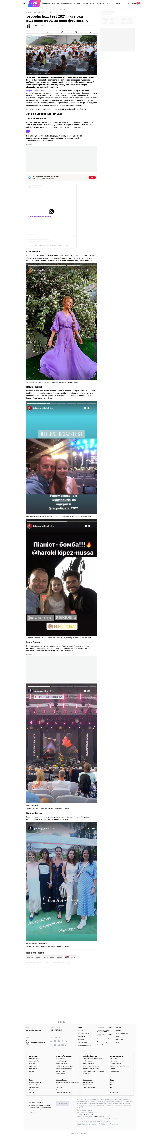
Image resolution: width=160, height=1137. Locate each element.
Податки (112, 1068)
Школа (58, 1085)
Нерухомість (87, 1080)
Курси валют (113, 1061)
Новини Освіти (61, 1080)
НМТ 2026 (59, 1087)
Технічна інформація (103, 1045)
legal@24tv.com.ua (99, 1116)
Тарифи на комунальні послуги (119, 1066)
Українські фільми (34, 1085)
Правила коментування (103, 1042)
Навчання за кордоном (63, 1092)
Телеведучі (81, 1039)
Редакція (80, 1030)
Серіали (31, 1092)
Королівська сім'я (88, 3)
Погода (31, 1071)
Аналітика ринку (88, 1082)
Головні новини (34, 1058)
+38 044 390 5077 (56, 1030)
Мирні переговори (61, 1063)
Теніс (111, 1087)
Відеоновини (33, 1066)
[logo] (34, 3)
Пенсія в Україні (115, 1071)
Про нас (80, 1027)
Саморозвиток (60, 1090)
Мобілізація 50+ (87, 1061)
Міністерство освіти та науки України (67, 1082)
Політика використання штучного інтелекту (103, 1031)
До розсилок (63, 1103)
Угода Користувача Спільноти (105, 1039)
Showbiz (28, 9)
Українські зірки (48, 3)
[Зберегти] (90, 31)
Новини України (34, 1061)
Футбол (112, 1085)
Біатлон (112, 1090)
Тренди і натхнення (89, 1087)
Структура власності (122, 1033)
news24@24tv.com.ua (33, 1030)
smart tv (103, 1124)
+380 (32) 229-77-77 (88, 1114)
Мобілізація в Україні (90, 1056)
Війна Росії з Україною (64, 1056)
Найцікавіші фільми (35, 1082)
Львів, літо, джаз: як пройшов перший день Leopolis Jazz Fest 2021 (59, 109)
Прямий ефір (33, 1063)
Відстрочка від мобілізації (91, 1068)
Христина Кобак (37, 26)
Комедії (31, 1090)
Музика (77, 3)
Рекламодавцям (82, 1042)
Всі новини (33, 1056)
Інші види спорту (115, 1092)
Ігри (117, 1042)
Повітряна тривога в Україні (64, 1066)
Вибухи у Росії (60, 1071)
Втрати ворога (60, 1073)
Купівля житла (87, 1085)
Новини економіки (116, 1056)
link (51, 1041)
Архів (117, 1036)
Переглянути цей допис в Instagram (39, 216)
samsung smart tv (114, 1124)
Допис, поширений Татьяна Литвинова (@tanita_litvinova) (51, 245)
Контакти (118, 1027)
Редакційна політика (84, 1033)
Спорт (112, 1080)
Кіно (30, 1080)
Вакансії (118, 1030)
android (82, 1124)
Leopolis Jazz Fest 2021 (35, 91)
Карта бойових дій (61, 1061)
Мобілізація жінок (88, 1063)
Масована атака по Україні (64, 1068)
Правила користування (84, 1045)
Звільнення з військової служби (92, 1058)
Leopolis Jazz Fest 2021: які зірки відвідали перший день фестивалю (58, 9)
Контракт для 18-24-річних (91, 1066)
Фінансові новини (115, 1063)
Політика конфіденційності (104, 1027)
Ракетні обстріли (61, 1058)
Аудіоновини (33, 1068)
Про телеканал (82, 1036)
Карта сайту (119, 1039)
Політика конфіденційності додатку (104, 1035)
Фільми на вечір (34, 1087)
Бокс (111, 1082)
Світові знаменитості (64, 3)
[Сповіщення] (124, 3)
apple (92, 1124)
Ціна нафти (113, 1058)
